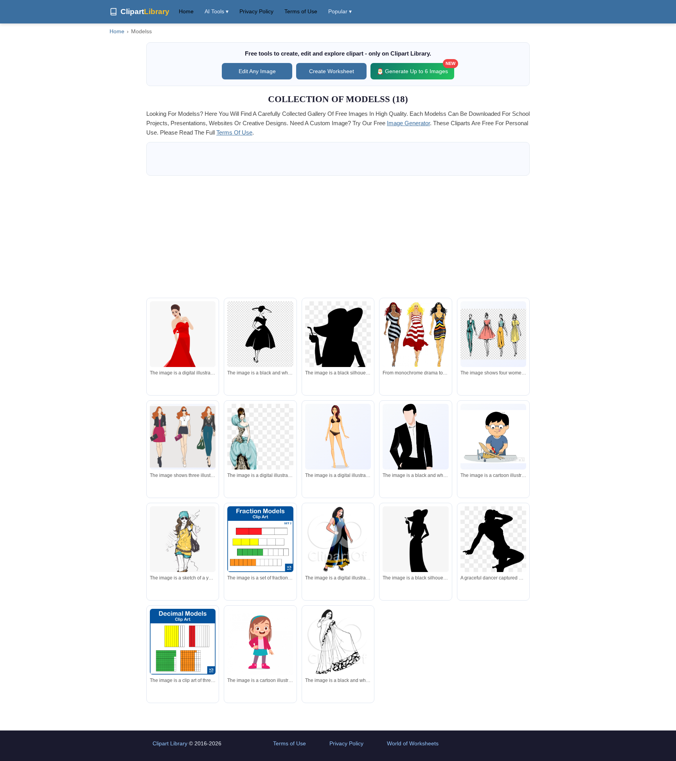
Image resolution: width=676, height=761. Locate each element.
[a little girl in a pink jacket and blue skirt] (260, 642)
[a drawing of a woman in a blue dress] (260, 453)
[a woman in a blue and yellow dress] (338, 540)
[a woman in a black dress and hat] (260, 334)
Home (186, 11)
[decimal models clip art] (183, 642)
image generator (408, 123)
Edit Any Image (257, 71)
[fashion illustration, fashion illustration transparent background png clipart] (493, 334)
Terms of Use (300, 11)
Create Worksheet (331, 71)
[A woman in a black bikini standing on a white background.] (338, 437)
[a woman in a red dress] (183, 347)
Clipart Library (170, 743)
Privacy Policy (256, 11)
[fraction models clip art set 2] (260, 539)
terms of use (234, 132)
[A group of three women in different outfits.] (183, 437)
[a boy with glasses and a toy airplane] (493, 437)
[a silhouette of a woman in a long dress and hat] (415, 547)
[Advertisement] (338, 236)
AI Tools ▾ (216, 11)
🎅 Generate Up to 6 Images (415, 68)
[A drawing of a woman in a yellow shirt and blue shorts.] (183, 545)
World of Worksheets (413, 743)
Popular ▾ (340, 11)
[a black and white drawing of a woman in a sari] (338, 643)
